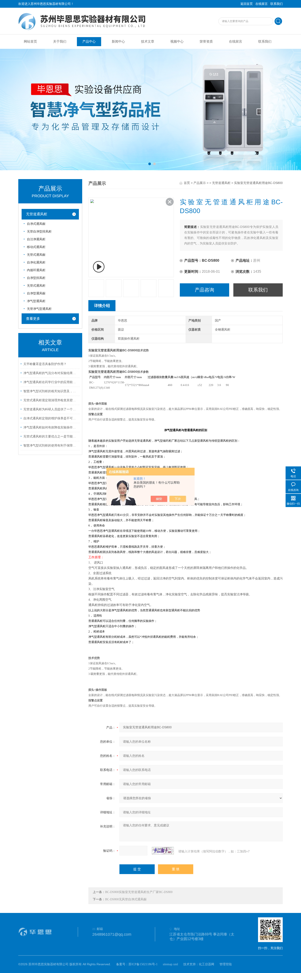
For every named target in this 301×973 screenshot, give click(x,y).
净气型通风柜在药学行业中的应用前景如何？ (50, 382)
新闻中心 (118, 41)
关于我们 (59, 41)
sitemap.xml (170, 964)
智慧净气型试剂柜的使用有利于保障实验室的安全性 (50, 445)
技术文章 (147, 41)
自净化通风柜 (36, 262)
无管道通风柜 (36, 214)
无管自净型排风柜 (39, 231)
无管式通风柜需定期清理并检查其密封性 (50, 400)
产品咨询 (204, 290)
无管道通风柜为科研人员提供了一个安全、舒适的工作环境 (50, 409)
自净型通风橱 (36, 293)
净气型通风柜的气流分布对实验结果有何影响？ (50, 373)
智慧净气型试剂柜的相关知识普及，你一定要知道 (50, 391)
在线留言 (261, 4)
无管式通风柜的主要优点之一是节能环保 (50, 436)
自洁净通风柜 (36, 239)
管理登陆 (225, 964)
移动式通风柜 (36, 247)
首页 (187, 183)
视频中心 (177, 41)
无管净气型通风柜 (39, 308)
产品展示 (199, 183)
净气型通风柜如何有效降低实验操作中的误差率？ (50, 427)
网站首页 (30, 41)
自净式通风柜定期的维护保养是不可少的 (50, 418)
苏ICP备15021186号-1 (143, 964)
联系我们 (276, 4)
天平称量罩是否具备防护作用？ (45, 364)
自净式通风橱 (36, 223)
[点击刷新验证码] (163, 850)
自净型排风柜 (36, 278)
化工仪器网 (206, 964)
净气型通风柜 (36, 301)
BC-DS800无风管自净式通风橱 (126, 899)
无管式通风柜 (36, 285)
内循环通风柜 (36, 270)
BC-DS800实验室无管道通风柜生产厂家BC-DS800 (139, 892)
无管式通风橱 (36, 254)
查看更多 (33, 318)
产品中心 (89, 41)
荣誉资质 (206, 41)
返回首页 (246, 4)
